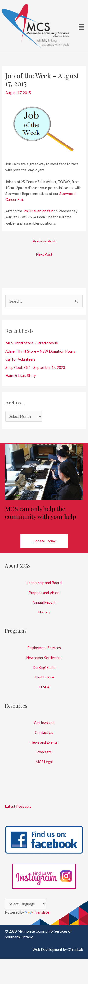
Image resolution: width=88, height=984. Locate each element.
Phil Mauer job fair (38, 211)
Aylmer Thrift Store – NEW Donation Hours (40, 351)
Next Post (44, 254)
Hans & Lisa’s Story (20, 375)
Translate (41, 912)
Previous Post (44, 241)
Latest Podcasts (18, 806)
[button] (44, 541)
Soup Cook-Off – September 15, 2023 (35, 367)
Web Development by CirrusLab (58, 949)
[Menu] (81, 26)
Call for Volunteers (20, 359)
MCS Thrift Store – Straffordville (31, 343)
